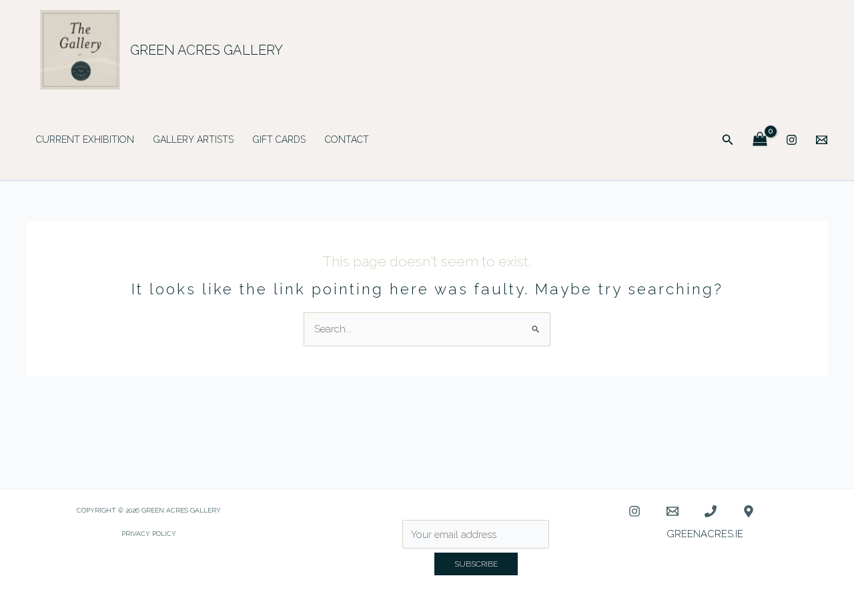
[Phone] (711, 511)
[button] (728, 139)
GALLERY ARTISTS (193, 139)
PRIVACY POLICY (148, 533)
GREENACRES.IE (705, 534)
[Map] (749, 511)
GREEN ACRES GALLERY (206, 50)
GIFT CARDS (279, 139)
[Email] (821, 139)
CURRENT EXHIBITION (85, 139)
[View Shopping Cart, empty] (760, 139)
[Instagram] (791, 139)
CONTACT (347, 139)
